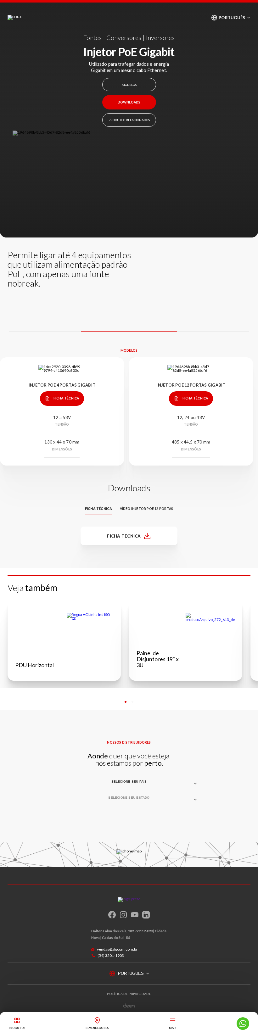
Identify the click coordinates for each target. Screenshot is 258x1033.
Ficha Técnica (66, 398)
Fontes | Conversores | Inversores (129, 37)
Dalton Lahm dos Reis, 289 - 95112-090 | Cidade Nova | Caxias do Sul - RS (128, 934)
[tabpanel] (64, 640)
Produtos (17, 1028)
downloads (129, 102)
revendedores (97, 1028)
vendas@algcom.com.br (117, 949)
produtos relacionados (129, 120)
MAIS (173, 1028)
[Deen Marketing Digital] (129, 1005)
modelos (129, 85)
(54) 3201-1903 (111, 956)
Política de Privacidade (129, 994)
